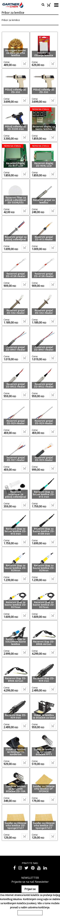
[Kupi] (25, 64)
